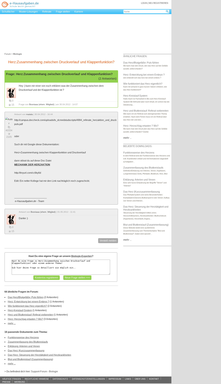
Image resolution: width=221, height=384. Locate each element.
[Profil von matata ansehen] (9, 121)
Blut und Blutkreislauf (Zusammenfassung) (30, 359)
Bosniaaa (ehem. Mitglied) (41, 104)
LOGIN (144, 3)
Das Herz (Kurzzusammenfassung (26, 350)
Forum (8, 54)
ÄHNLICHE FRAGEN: (135, 56)
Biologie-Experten (81, 256)
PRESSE (6, 382)
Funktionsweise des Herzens (23, 337)
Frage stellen (63, 11)
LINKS (128, 379)
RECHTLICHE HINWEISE (37, 379)
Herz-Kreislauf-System (20, 310)
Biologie (53, 371)
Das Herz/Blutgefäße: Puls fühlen (25, 297)
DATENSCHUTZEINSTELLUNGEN (88, 379)
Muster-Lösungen (28, 11)
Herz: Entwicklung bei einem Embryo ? (28, 301)
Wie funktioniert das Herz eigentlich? (27, 306)
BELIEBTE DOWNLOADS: (137, 146)
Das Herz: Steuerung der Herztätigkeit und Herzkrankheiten (39, 355)
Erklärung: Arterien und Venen (24, 346)
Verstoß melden (108, 240)
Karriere (78, 11)
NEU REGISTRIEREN (158, 3)
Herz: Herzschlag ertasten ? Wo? (25, 319)
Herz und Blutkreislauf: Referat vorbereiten (30, 314)
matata (29, 114)
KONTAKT (154, 379)
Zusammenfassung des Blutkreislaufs (28, 342)
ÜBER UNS (140, 379)
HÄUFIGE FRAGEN (11, 379)
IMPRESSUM (115, 379)
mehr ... (12, 323)
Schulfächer (8, 11)
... (127, 138)
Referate (46, 11)
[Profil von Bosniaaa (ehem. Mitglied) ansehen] (11, 92)
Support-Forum (39, 371)
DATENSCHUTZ (60, 379)
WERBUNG (19, 382)
